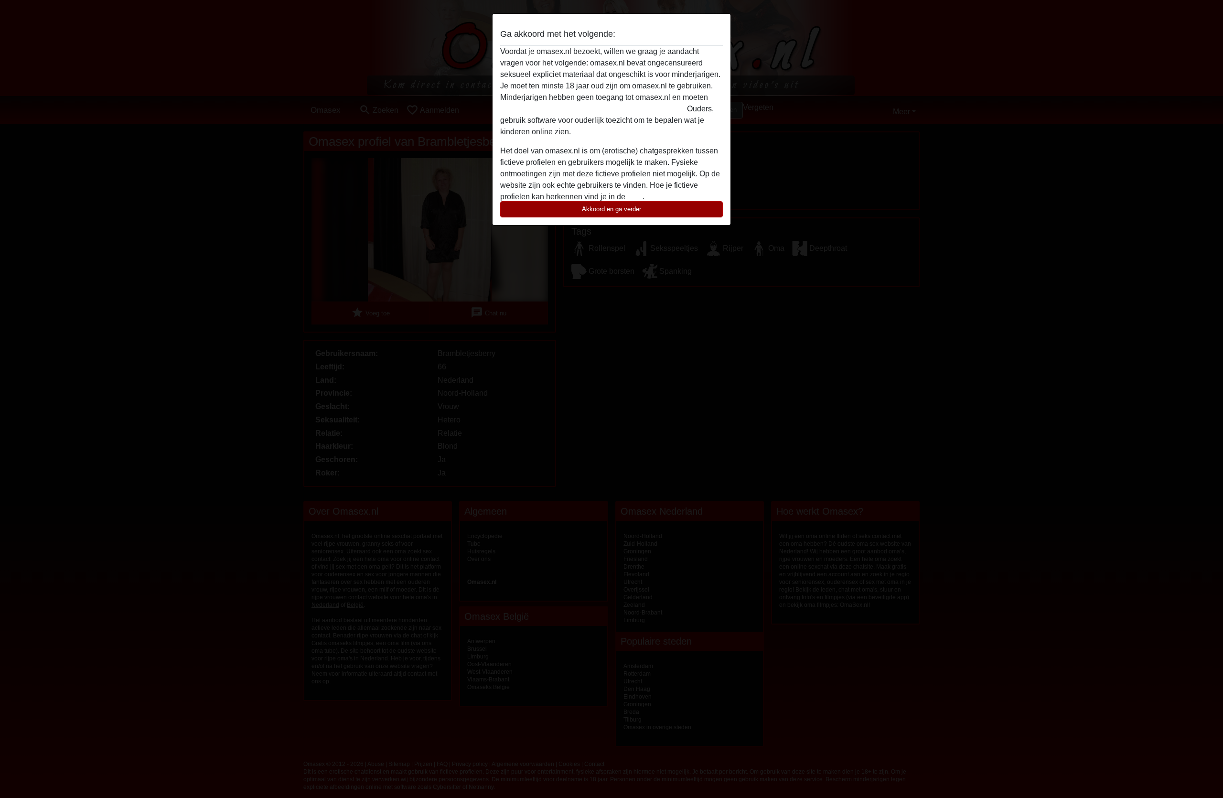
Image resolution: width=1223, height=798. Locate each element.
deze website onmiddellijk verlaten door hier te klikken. (592, 109)
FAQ (635, 197)
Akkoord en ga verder (611, 209)
